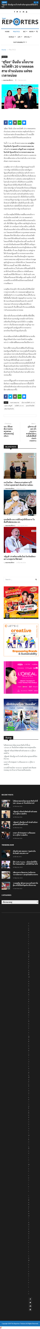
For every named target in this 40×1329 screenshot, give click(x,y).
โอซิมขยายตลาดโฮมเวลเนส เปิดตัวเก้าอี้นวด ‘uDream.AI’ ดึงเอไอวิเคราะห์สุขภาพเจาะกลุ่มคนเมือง (20, 744)
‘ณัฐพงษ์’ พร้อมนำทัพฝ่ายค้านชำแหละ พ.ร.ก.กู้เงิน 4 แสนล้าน (20, 750)
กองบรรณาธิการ (9, 486)
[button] (35, 2)
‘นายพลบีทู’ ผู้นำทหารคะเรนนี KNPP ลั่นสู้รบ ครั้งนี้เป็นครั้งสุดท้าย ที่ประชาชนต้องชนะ (25, 883)
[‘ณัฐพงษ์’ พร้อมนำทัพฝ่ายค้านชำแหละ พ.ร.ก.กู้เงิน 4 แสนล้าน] (6, 812)
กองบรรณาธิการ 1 (8, 78)
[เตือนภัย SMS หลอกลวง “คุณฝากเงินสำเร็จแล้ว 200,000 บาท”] (6, 852)
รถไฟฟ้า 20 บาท (19, 403)
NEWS (31, 29)
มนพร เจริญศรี (8, 403)
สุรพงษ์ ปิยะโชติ (30, 403)
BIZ (24, 29)
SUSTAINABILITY (19, 40)
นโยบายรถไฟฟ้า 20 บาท (28, 400)
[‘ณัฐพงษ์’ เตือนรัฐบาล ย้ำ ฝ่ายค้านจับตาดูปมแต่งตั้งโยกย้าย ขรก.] (6, 823)
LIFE (19, 35)
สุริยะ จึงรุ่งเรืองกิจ (9, 406)
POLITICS (16, 29)
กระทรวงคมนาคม (14, 400)
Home (7, 29)
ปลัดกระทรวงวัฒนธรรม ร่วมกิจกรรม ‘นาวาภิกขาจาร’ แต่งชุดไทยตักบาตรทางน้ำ (25, 872)
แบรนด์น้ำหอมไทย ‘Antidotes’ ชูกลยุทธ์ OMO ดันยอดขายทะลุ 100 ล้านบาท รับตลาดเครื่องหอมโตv (20, 767)
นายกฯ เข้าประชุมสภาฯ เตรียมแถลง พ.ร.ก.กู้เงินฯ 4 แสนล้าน (20, 5)
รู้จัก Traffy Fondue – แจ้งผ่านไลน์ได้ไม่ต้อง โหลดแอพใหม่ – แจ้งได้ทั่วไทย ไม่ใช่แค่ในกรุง (25, 862)
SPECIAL (27, 35)
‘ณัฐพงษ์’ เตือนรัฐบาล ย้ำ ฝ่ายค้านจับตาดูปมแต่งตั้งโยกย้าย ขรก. (20, 755)
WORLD (11, 35)
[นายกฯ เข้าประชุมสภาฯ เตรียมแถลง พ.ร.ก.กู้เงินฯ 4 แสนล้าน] (6, 834)
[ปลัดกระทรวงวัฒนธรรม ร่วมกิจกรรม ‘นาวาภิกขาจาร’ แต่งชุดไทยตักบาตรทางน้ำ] (6, 873)
